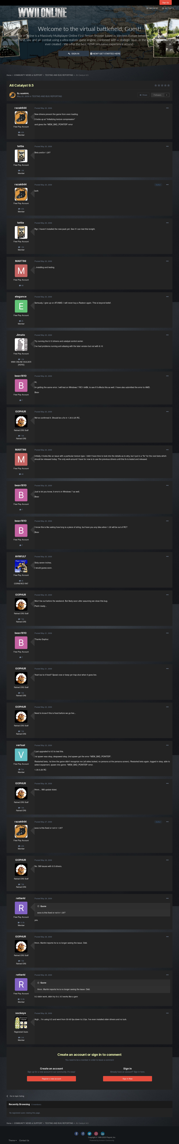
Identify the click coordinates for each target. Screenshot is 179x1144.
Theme (12, 1140)
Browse (153, 8)
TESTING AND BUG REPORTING (47, 96)
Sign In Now (127, 1078)
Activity (169, 8)
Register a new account (51, 1078)
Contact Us (24, 1140)
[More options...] (167, 108)
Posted (43, 108)
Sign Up (165, 2)
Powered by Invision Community (102, 1140)
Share (144, 95)
